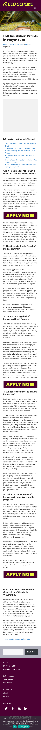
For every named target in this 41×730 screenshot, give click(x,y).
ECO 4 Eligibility (9, 666)
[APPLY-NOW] (20, 219)
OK (15, 727)
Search (31, 652)
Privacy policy (24, 727)
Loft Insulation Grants (16, 44)
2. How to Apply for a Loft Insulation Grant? (20, 148)
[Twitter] (6, 709)
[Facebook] (13, 709)
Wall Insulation (8, 683)
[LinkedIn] (26, 709)
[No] (38, 723)
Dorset (27, 44)
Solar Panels (8, 679)
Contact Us (7, 690)
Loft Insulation (8, 676)
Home (5, 44)
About (5, 693)
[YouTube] (19, 709)
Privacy (6, 696)
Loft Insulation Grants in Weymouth (17, 639)
